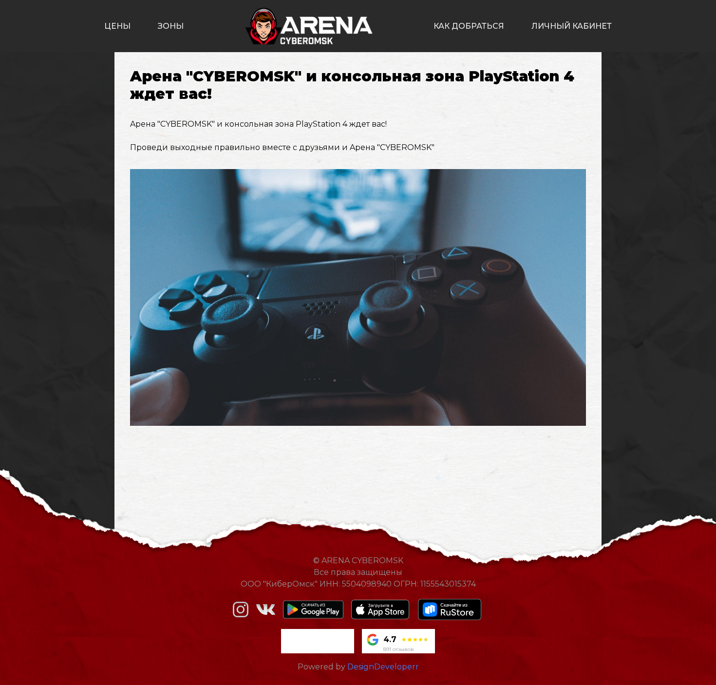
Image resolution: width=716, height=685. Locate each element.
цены (117, 26)
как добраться (468, 26)
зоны (171, 26)
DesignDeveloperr (383, 666)
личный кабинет (571, 26)
